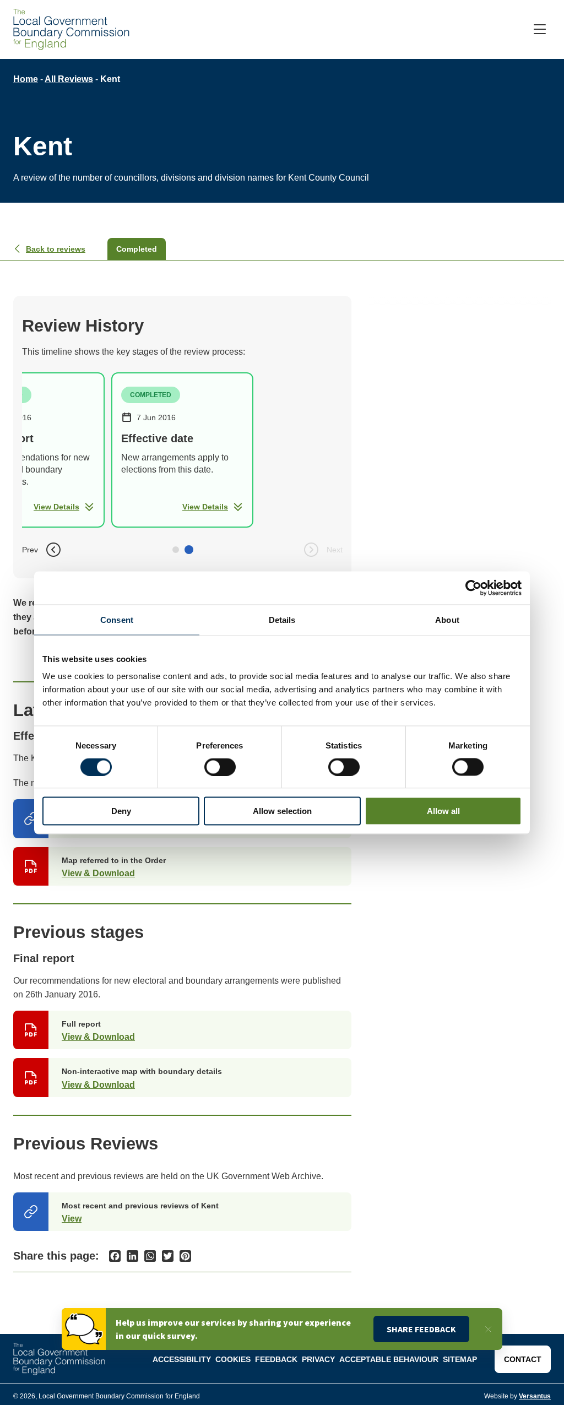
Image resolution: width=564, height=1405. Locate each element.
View (72, 1218)
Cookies (233, 1359)
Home (25, 79)
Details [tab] (282, 619)
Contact (522, 1359)
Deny (121, 811)
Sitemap (460, 1359)
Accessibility (182, 1359)
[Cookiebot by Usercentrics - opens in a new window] (473, 587)
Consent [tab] (116, 619)
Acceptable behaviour (388, 1359)
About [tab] (447, 619)
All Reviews (69, 79)
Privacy (318, 1359)
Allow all (443, 811)
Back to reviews (55, 249)
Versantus (535, 1396)
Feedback (276, 1359)
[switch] (220, 766)
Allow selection (282, 811)
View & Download (98, 873)
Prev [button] (30, 549)
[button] (175, 549)
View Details (56, 506)
